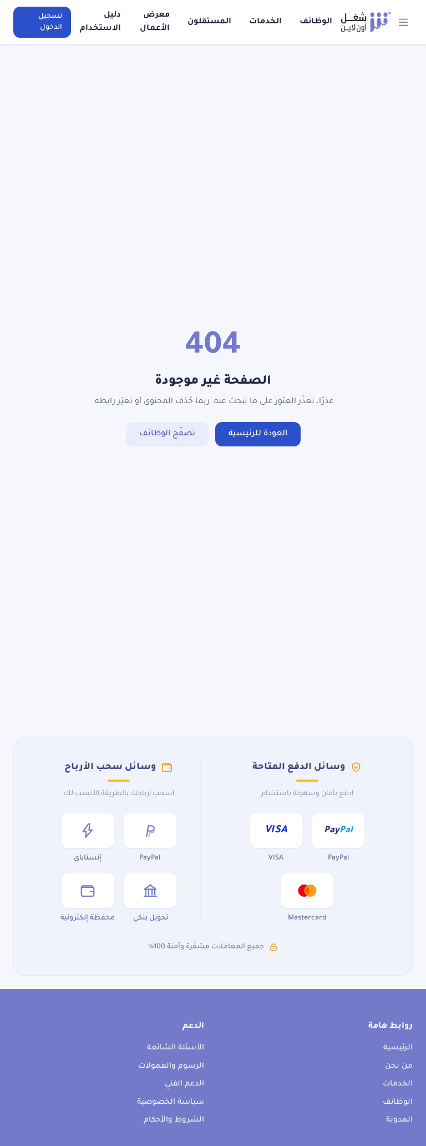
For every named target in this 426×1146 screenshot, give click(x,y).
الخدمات (265, 22)
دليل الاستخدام (100, 22)
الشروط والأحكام (174, 1120)
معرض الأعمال (155, 22)
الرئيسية (398, 1048)
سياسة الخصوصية (170, 1102)
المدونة (399, 1120)
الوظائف (316, 22)
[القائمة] (403, 22)
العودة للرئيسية (258, 434)
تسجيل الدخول (50, 22)
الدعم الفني (184, 1084)
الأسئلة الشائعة (175, 1048)
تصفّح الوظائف (167, 434)
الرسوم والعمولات (171, 1066)
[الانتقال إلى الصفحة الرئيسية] (365, 22)
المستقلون (209, 22)
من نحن (399, 1066)
